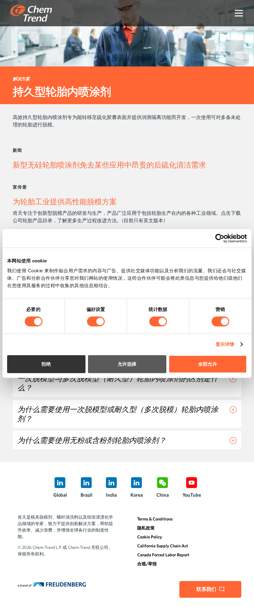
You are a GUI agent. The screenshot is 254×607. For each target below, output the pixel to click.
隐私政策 (146, 528)
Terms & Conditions (155, 519)
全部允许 (207, 364)
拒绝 (46, 364)
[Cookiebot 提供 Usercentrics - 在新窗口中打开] (220, 238)
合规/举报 (147, 564)
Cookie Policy (149, 537)
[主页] (31, 13)
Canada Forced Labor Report (163, 555)
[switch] (96, 321)
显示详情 (225, 344)
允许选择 (127, 364)
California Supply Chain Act (162, 546)
